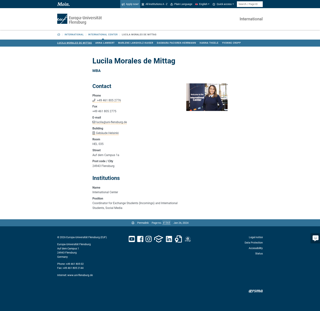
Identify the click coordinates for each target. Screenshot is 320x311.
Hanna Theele (209, 43)
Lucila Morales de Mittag (74, 43)
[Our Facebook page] (140, 239)
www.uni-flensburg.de (80, 275)
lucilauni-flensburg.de (111, 122)
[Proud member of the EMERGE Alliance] (187, 239)
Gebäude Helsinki (107, 133)
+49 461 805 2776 (108, 100)
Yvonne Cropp (231, 43)
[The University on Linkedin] (169, 239)
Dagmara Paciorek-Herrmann (176, 43)
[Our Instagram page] (149, 239)
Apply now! (132, 4)
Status (259, 253)
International (251, 19)
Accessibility (256, 248)
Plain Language (183, 4)
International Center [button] (103, 34)
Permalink (143, 222)
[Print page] (133, 222)
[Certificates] (178, 239)
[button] (58, 34)
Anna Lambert (105, 43)
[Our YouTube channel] (132, 239)
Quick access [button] (224, 4)
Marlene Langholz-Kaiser (135, 43)
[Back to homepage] (79, 19)
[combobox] (250, 4)
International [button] (74, 34)
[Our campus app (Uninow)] (158, 239)
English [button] (203, 4)
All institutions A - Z (156, 4)
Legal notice (256, 237)
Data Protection (254, 242)
